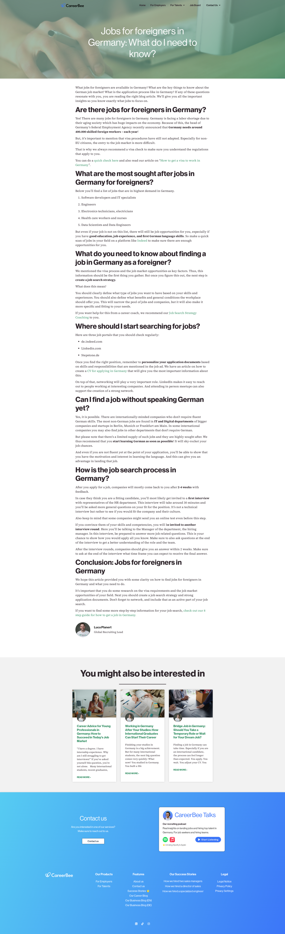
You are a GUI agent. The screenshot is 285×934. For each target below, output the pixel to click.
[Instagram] (148, 923)
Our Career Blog (138, 895)
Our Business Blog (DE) (138, 905)
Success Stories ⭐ (139, 891)
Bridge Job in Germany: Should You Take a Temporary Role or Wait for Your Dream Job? (189, 731)
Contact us (138, 886)
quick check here (106, 160)
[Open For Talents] (184, 5)
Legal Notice (224, 881)
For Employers (104, 881)
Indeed (142, 240)
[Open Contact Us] (219, 5)
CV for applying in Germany (107, 371)
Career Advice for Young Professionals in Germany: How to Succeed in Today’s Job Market (94, 733)
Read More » (84, 777)
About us (138, 881)
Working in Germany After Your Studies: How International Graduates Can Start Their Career (141, 731)
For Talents (104, 886)
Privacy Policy (224, 886)
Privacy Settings (224, 891)
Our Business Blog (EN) (138, 900)
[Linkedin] (136, 923)
